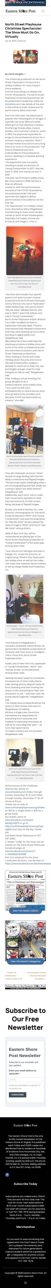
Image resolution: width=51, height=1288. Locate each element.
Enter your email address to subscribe (22, 1072)
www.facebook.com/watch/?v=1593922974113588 (20, 853)
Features (22, 41)
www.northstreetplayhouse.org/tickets (25, 807)
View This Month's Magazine (25, 961)
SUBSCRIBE (17, 1095)
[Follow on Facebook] (7, 1175)
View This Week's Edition (25, 910)
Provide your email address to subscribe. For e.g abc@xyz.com (25, 1087)
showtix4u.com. (13, 104)
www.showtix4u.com (15, 791)
